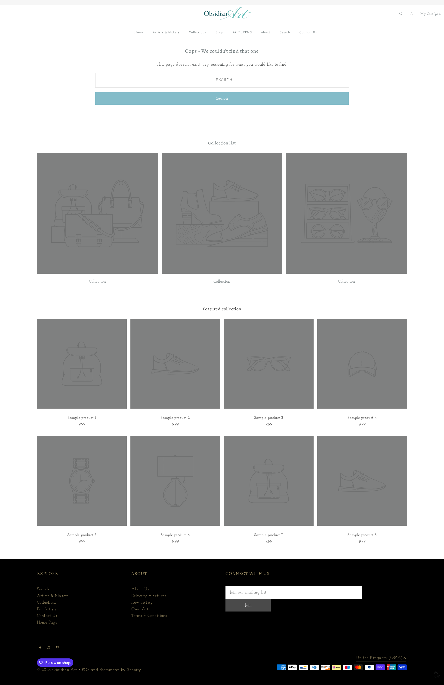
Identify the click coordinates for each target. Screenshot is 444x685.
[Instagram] (48, 648)
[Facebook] (40, 648)
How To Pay (142, 603)
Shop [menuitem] (219, 32)
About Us (140, 589)
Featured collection (222, 309)
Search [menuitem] (285, 32)
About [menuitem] (265, 32)
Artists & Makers (52, 596)
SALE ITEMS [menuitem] (242, 32)
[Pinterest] (57, 648)
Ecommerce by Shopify (120, 670)
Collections (46, 603)
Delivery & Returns (148, 596)
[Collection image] (97, 273)
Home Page (47, 623)
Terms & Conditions (149, 616)
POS (85, 670)
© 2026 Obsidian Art (57, 670)
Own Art (139, 609)
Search (43, 589)
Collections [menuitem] (198, 32)
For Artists (46, 609)
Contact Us (47, 616)
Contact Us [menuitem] (308, 32)
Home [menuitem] (139, 32)
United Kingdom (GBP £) (379, 658)
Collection (97, 282)
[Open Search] (401, 14)
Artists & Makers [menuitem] (166, 32)
